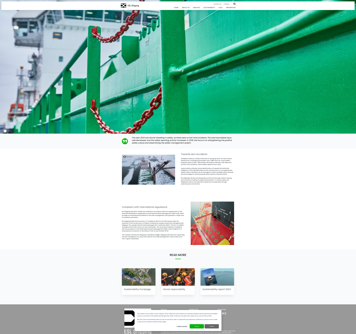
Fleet (221, 7)
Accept (197, 326)
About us (185, 7)
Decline (212, 326)
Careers (226, 4)
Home (176, 7)
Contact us (217, 4)
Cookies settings (182, 326)
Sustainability (209, 7)
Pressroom (230, 7)
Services (196, 7)
